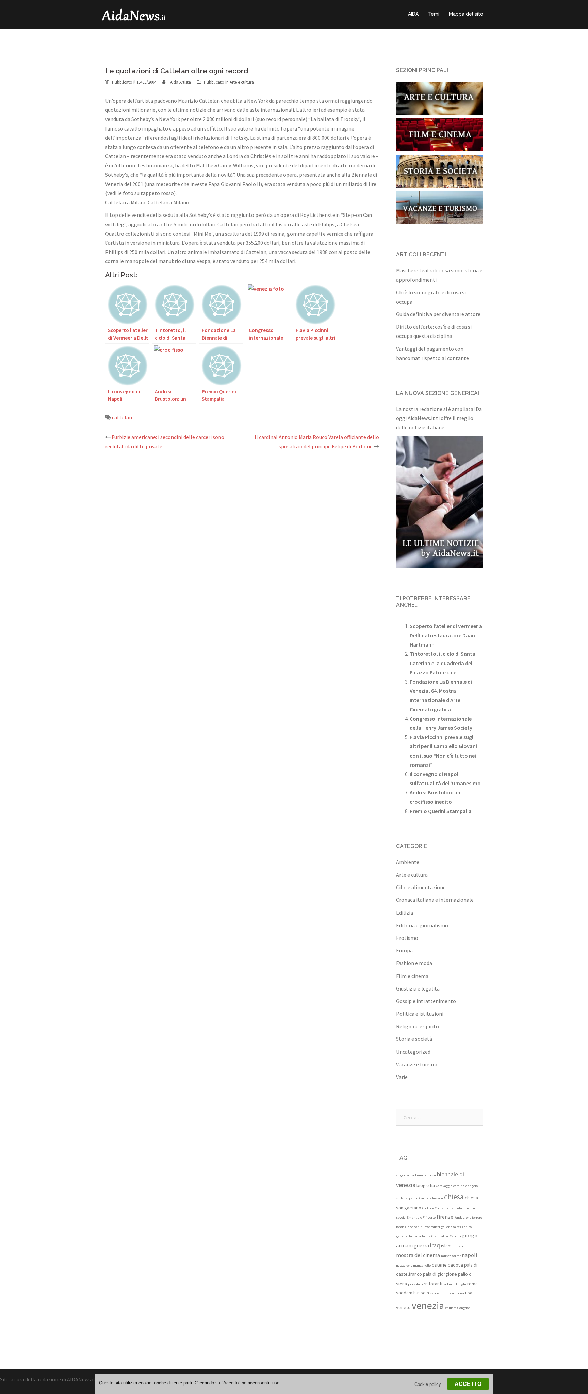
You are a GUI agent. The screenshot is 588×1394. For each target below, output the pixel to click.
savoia (435, 1293)
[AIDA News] (134, 13)
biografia (425, 1185)
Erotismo (407, 937)
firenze (445, 1216)
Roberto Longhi (454, 1284)
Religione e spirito (417, 1026)
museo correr (451, 1256)
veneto (403, 1307)
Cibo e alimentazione (421, 887)
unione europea (452, 1293)
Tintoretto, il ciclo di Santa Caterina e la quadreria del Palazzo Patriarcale (442, 662)
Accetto (468, 1384)
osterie (439, 1265)
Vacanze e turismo (417, 1064)
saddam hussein (412, 1293)
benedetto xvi (425, 1175)
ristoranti (433, 1283)
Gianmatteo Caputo (446, 1236)
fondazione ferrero (468, 1217)
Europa (404, 950)
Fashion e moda (414, 963)
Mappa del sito (466, 14)
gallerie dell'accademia (413, 1236)
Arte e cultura (242, 82)
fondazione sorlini (410, 1227)
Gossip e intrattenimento (426, 1001)
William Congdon (458, 1308)
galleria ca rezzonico (456, 1227)
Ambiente (407, 862)
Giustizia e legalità (418, 988)
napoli (469, 1255)
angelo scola (405, 1175)
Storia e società (414, 1038)
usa (468, 1293)
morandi (459, 1246)
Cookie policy (427, 1384)
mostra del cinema (418, 1255)
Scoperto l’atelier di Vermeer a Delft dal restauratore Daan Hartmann (446, 635)
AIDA (413, 14)
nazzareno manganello (413, 1265)
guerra (421, 1245)
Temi (433, 14)
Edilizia (404, 912)
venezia (428, 1305)
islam (446, 1246)
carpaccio (411, 1198)
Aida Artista (180, 82)
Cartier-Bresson (431, 1198)
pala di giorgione (440, 1274)
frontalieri (432, 1227)
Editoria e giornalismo (422, 925)
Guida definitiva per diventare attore (438, 314)
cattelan (122, 417)
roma (472, 1283)
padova (455, 1265)
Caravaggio (444, 1186)
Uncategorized (413, 1051)
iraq (435, 1245)
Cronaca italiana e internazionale (435, 899)
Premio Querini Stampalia (441, 811)
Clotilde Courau (434, 1208)
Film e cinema (412, 976)
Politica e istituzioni (419, 1013)
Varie (402, 1076)
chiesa (454, 1196)
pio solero (415, 1284)
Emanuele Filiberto (421, 1217)
